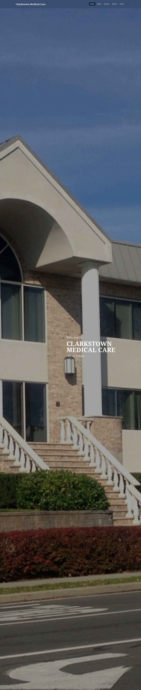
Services (106, 4)
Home (92, 4)
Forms (122, 4)
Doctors (114, 4)
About (99, 4)
